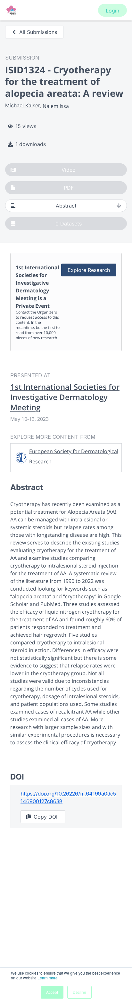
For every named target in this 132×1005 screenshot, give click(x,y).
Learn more (47, 977)
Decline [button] (79, 992)
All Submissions (38, 32)
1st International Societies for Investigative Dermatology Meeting (65, 397)
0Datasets (68, 223)
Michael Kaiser (22, 105)
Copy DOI (45, 816)
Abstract (66, 205)
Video (69, 170)
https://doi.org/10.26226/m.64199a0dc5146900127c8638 (68, 797)
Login (112, 10)
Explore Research (89, 270)
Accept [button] (52, 992)
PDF (69, 187)
